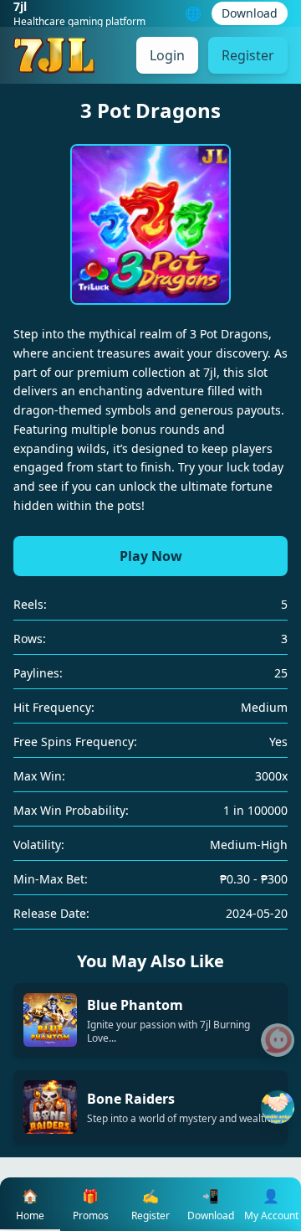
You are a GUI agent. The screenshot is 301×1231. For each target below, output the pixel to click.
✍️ (150, 1205)
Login (167, 55)
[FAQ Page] (277, 1040)
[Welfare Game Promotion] (277, 1107)
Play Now (151, 556)
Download (250, 13)
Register (248, 55)
